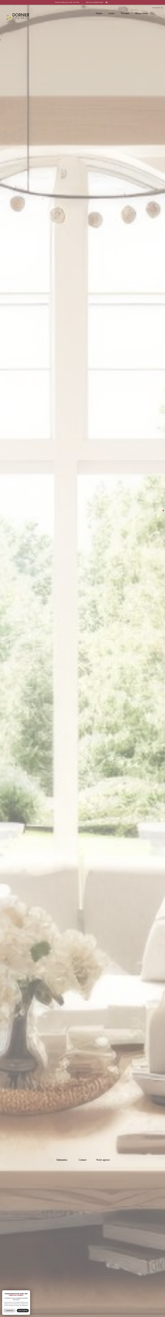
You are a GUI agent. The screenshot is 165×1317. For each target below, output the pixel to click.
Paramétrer (9, 1310)
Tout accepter (22, 1310)
